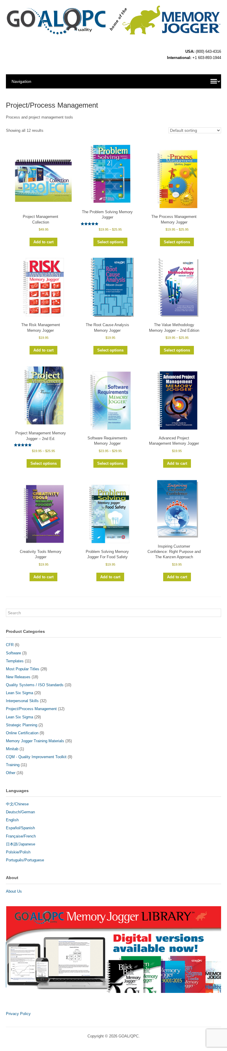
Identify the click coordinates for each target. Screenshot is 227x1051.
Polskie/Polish (18, 852)
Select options (110, 242)
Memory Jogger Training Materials (35, 741)
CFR (10, 645)
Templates (15, 661)
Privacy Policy (18, 1013)
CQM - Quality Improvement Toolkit (36, 757)
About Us (14, 891)
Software (13, 653)
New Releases (18, 677)
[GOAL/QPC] (113, 32)
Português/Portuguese (25, 860)
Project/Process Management (31, 709)
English (12, 820)
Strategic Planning (21, 725)
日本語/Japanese (20, 844)
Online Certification (22, 733)
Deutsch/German (20, 812)
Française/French (21, 836)
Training (13, 765)
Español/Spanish (20, 828)
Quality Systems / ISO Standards (35, 685)
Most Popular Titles (22, 669)
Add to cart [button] (43, 242)
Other (10, 773)
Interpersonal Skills (22, 701)
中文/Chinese (17, 804)
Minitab (12, 749)
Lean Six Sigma (19, 693)
